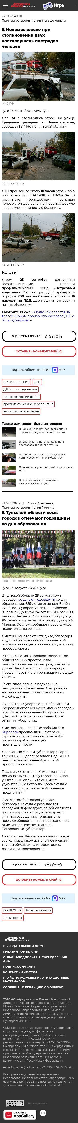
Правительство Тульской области (27, 581)
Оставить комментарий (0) (39, 351)
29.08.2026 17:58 (13, 503)
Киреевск (10, 732)
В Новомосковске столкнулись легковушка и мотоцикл (38, 482)
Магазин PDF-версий (20, 951)
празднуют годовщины (35, 599)
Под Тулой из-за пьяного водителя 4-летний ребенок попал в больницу (42, 456)
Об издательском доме (23, 946)
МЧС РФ (8, 103)
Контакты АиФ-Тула (20, 972)
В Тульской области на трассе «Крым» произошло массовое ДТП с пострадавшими (38, 316)
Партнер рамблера (37, 1103)
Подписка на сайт (19, 966)
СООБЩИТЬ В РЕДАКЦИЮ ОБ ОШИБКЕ (33, 987)
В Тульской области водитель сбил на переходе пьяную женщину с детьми (43, 430)
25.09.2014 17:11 (12, 16)
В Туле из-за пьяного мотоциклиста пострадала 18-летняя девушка (41, 443)
